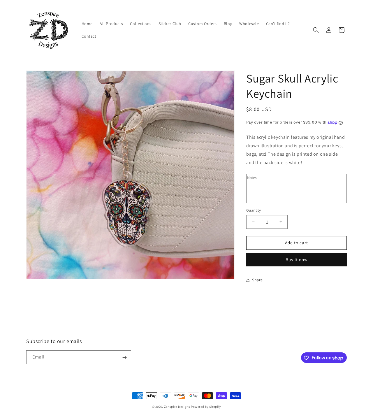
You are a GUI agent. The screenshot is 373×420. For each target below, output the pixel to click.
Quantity (253, 210)
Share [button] (257, 279)
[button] (315, 30)
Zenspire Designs (177, 407)
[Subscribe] (124, 357)
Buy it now (297, 259)
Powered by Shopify (206, 407)
